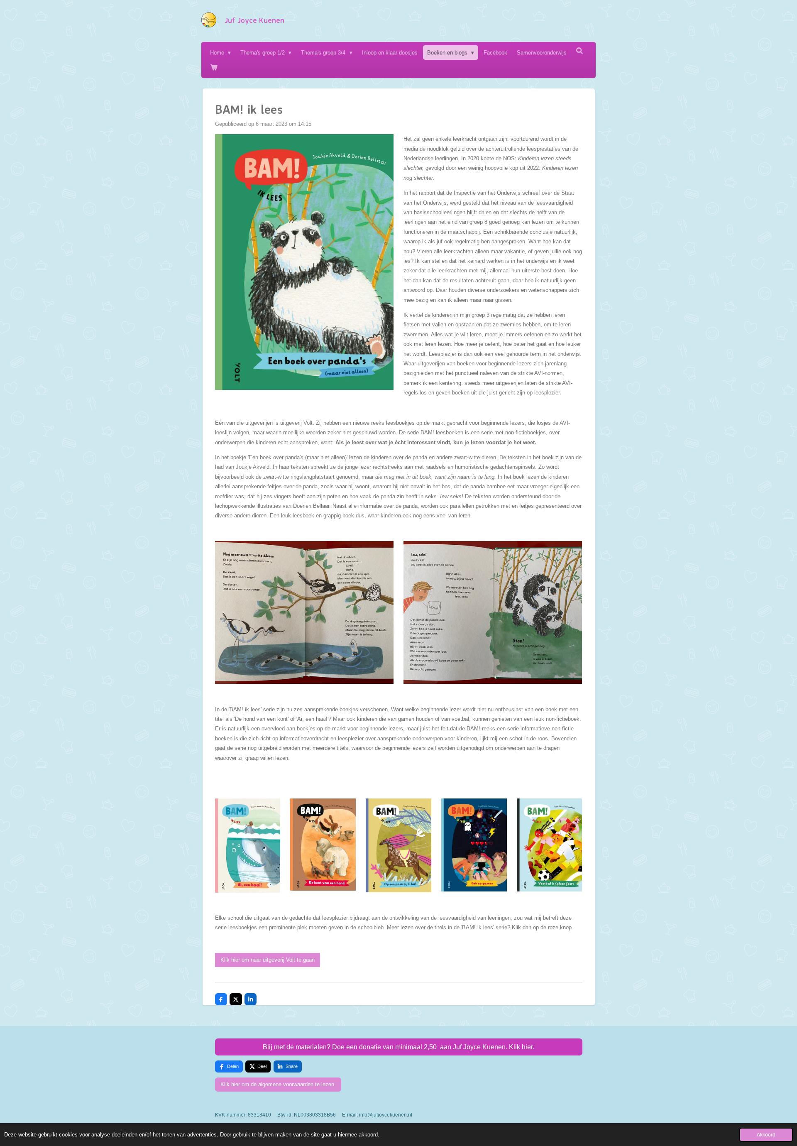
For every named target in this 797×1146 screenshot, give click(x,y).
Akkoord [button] (766, 1134)
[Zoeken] (580, 50)
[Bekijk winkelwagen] (214, 67)
